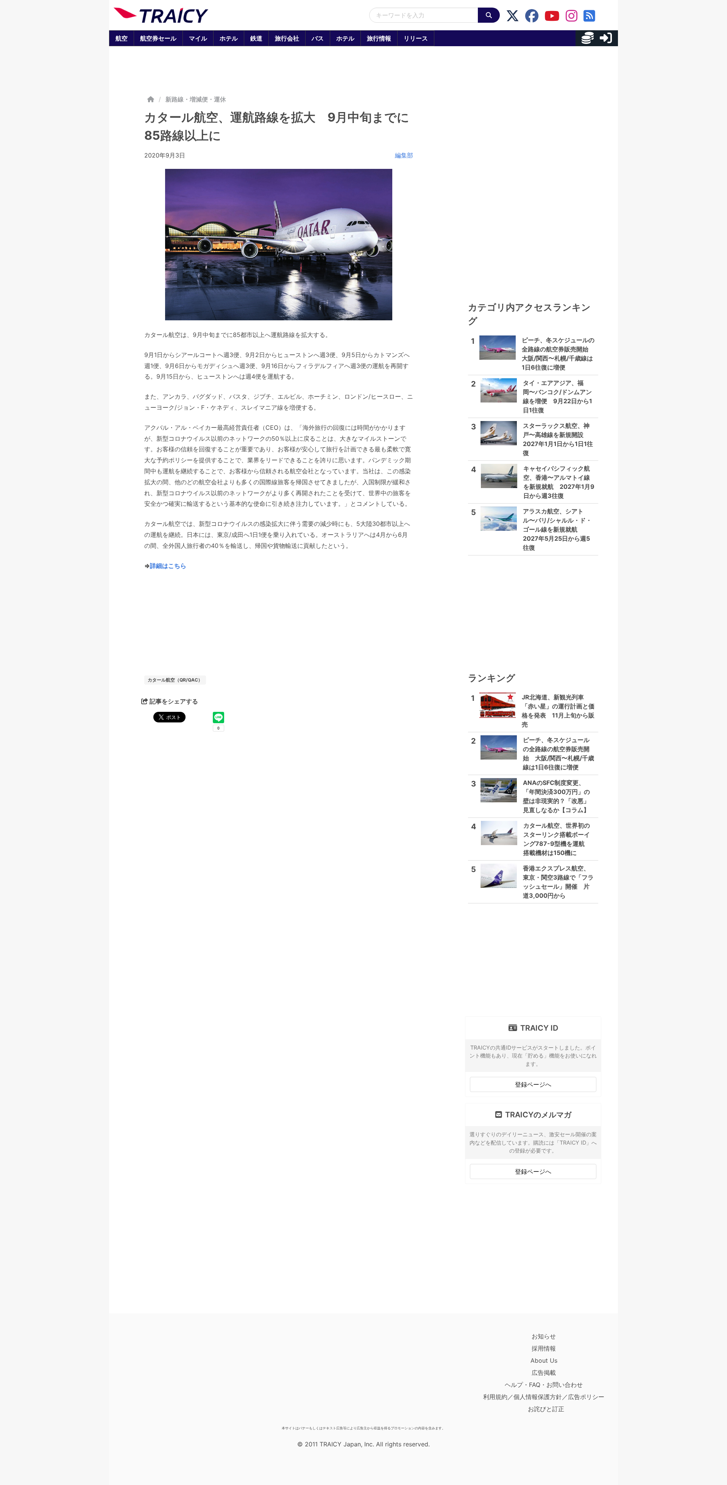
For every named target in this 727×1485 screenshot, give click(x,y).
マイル (198, 38)
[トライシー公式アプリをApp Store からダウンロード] (157, 1376)
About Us (543, 1360)
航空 (121, 38)
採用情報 (544, 1348)
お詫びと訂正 (546, 1409)
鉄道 (256, 38)
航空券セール (158, 38)
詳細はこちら (168, 565)
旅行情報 (379, 38)
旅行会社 (287, 38)
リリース (416, 38)
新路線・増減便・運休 (195, 99)
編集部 (404, 155)
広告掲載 (544, 1372)
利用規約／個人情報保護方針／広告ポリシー (543, 1397)
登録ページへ (533, 1084)
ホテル (229, 38)
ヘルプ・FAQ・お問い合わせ (544, 1384)
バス (318, 38)
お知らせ (544, 1336)
